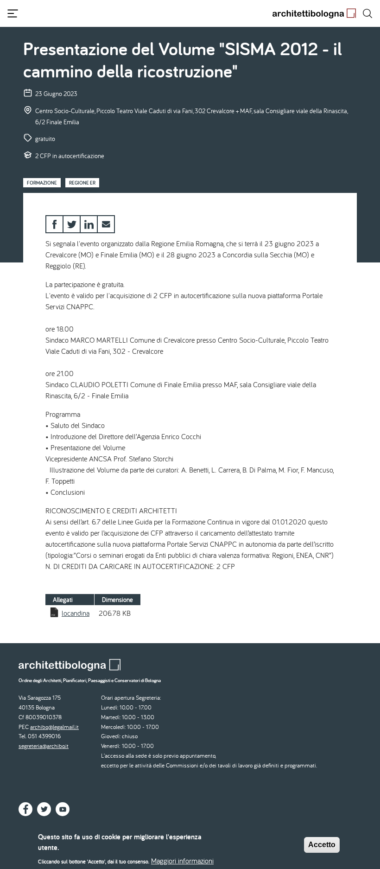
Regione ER (82, 182)
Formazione (42, 182)
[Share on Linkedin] (89, 224)
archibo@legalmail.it (54, 727)
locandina (75, 613)
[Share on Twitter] (71, 224)
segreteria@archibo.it (44, 746)
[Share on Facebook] (54, 224)
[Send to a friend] (106, 224)
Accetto (322, 845)
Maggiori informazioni (182, 860)
